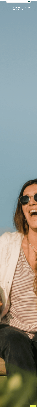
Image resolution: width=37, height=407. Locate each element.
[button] (9, 1)
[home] (7, 1)
